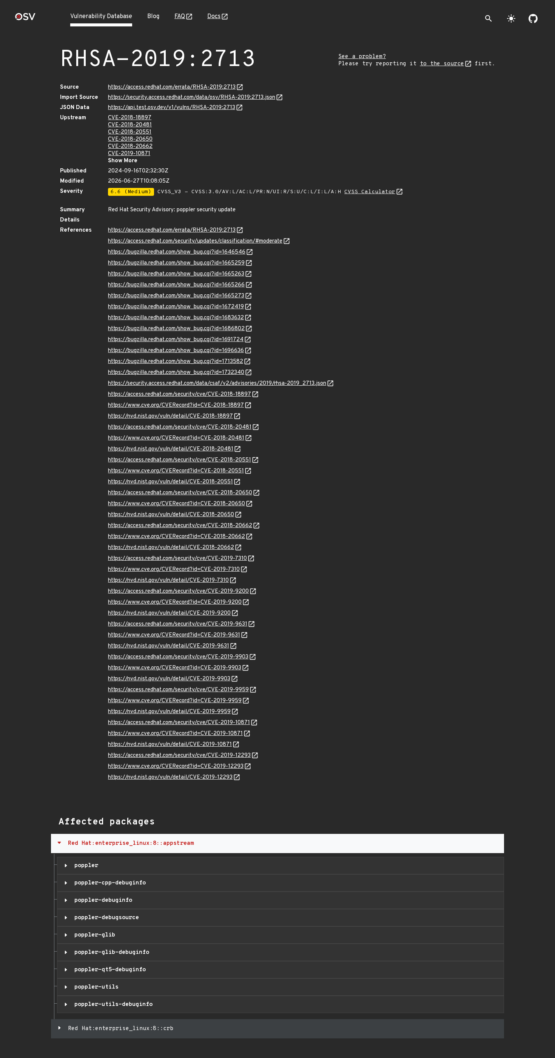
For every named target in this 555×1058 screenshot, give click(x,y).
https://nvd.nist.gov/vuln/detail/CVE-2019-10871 (170, 744)
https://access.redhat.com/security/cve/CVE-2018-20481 (179, 427)
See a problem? (362, 56)
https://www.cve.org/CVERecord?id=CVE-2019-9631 (174, 635)
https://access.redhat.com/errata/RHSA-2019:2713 (172, 87)
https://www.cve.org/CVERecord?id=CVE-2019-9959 (175, 700)
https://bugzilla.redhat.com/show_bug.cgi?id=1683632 (176, 317)
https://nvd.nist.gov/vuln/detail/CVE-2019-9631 (168, 646)
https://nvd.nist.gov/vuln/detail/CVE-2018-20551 (170, 482)
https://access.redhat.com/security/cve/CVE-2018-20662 (180, 525)
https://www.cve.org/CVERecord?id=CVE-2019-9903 (174, 668)
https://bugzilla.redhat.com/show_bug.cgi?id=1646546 (176, 252)
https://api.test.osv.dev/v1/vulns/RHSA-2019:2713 (171, 107)
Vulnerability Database (101, 16)
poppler (84, 865)
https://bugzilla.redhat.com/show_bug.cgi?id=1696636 (176, 350)
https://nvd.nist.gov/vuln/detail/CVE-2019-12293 (170, 777)
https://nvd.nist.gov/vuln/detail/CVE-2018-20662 (171, 547)
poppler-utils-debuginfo (112, 1004)
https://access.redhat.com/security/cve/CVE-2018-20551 (179, 460)
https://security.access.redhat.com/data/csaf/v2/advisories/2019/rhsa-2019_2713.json (217, 383)
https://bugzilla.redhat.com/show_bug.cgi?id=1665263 (176, 274)
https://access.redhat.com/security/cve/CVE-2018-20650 (180, 493)
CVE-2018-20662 (130, 146)
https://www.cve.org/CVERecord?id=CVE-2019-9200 (175, 602)
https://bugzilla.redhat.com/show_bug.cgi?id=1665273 (176, 296)
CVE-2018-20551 (129, 132)
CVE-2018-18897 (129, 117)
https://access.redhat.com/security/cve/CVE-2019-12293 (179, 755)
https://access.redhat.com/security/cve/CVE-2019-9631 (177, 624)
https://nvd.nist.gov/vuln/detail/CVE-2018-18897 (170, 416)
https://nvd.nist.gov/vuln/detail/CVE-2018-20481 (170, 449)
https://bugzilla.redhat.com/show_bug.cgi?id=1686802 (176, 328)
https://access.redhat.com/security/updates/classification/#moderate (195, 241)
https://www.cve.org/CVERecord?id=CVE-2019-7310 (174, 569)
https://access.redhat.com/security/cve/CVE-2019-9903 (178, 657)
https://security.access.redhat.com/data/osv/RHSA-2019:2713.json (191, 97)
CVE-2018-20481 (130, 125)
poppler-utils (95, 987)
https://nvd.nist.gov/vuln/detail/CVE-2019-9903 (169, 679)
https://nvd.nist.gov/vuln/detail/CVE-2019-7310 (168, 580)
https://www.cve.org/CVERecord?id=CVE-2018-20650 (176, 503)
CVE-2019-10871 (129, 153)
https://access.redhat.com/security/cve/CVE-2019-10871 (179, 722)
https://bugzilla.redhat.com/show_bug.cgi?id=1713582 (175, 361)
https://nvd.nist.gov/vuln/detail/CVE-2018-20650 (171, 514)
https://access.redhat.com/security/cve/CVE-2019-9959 (178, 690)
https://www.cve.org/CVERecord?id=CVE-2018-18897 (176, 405)
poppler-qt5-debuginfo (108, 969)
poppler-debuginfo (101, 900)
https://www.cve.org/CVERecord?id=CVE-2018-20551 (176, 471)
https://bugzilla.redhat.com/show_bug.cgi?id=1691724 (176, 339)
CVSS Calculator (369, 192)
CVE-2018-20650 (130, 139)
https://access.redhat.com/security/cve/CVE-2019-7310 (177, 558)
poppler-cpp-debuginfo (108, 883)
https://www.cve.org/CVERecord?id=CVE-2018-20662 (176, 536)
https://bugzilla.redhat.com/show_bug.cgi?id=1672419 (176, 307)
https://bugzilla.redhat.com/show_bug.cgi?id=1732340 (176, 372)
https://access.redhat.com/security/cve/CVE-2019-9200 (178, 591)
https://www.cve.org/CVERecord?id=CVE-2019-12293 (176, 766)
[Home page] (25, 19)
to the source (442, 64)
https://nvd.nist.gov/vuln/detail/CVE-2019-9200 (169, 613)
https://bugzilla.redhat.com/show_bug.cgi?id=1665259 (176, 263)
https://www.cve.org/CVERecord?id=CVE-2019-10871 (175, 733)
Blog (153, 16)
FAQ (179, 16)
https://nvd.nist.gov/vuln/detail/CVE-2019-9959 (169, 711)
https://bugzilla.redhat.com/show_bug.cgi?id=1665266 (176, 285)
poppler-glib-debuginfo (110, 952)
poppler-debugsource (105, 917)
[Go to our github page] (533, 18)
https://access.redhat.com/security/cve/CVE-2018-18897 (179, 394)
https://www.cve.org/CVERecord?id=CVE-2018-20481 (176, 438)
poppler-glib (93, 935)
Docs (213, 16)
